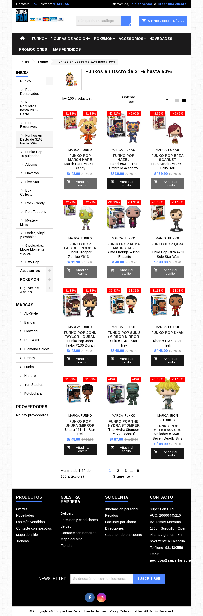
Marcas (25, 305)
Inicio (22, 72)
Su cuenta (116, 497)
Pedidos (111, 515)
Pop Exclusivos (28, 125)
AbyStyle (30, 313)
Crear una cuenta (172, 4)
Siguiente (124, 476)
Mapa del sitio (27, 535)
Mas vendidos (67, 49)
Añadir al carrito (78, 183)
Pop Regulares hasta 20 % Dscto (29, 108)
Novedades (160, 39)
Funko (38, 39)
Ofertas (22, 509)
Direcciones (114, 528)
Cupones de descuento (123, 535)
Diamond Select (36, 349)
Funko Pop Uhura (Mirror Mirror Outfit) (80, 425)
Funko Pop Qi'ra (167, 244)
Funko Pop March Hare (80, 158)
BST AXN (31, 340)
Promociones (33, 49)
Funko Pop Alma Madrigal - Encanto (123, 248)
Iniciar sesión (141, 4)
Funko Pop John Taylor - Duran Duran (80, 337)
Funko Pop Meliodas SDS (167, 428)
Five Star (32, 182)
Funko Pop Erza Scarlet (167, 158)
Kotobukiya (32, 393)
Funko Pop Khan (167, 333)
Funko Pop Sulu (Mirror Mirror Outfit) (124, 337)
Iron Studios (33, 385)
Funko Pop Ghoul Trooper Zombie (80, 248)
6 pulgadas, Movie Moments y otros (32, 249)
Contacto (22, 4)
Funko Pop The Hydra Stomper (124, 423)
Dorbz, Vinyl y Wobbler (32, 235)
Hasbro (29, 376)
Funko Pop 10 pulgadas (31, 154)
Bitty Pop (32, 262)
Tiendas (22, 541)
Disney (29, 358)
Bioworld (30, 331)
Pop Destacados (29, 92)
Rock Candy (35, 203)
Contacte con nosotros (34, 528)
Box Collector (27, 192)
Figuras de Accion (69, 39)
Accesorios (131, 39)
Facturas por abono (120, 522)
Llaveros (32, 173)
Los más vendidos (30, 522)
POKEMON (103, 39)
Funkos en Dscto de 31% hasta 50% (31, 139)
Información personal (121, 509)
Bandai (29, 322)
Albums (31, 164)
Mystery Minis (29, 222)
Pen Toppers (35, 212)
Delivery (67, 513)
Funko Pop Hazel (123, 158)
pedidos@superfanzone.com (175, 560)
